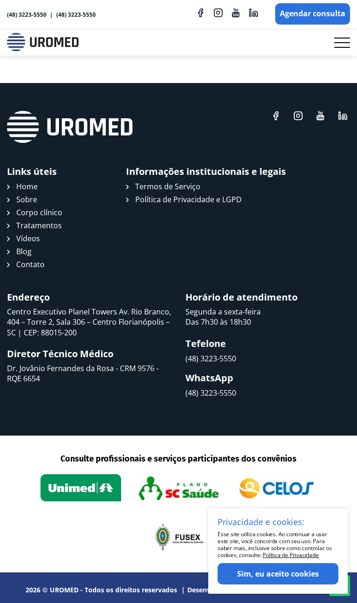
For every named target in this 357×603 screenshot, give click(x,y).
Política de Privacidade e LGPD (188, 199)
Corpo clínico (39, 212)
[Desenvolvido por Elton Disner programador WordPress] (69, 127)
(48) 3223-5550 (26, 15)
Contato (30, 264)
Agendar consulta (312, 13)
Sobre (26, 199)
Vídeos (28, 238)
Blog (24, 251)
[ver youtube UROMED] (236, 12)
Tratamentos (39, 225)
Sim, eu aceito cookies (278, 574)
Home (27, 186)
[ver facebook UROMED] (200, 12)
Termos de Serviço (167, 186)
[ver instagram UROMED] (218, 12)
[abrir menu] (342, 42)
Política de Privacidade (290, 555)
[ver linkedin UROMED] (253, 12)
